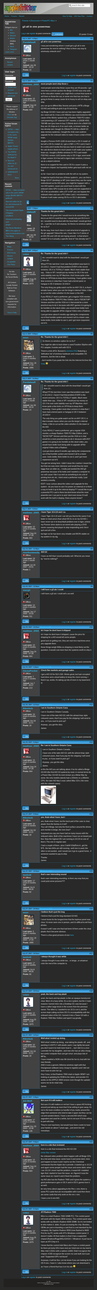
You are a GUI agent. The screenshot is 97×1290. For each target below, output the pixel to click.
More (17, 178)
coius (26, 254)
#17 (91, 953)
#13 (91, 742)
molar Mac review (48, 1153)
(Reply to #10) (45, 667)
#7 (91, 509)
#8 (91, 549)
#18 (91, 991)
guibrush (9, 198)
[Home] (20, 12)
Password (9, 81)
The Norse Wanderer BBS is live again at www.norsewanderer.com (15, 230)
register (32, 33)
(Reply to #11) (46, 705)
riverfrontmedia (31, 552)
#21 (91, 1142)
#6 (91, 379)
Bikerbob (28, 708)
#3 (91, 208)
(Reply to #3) (44, 250)
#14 (91, 814)
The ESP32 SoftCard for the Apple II (12, 154)
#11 (91, 667)
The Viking (10, 236)
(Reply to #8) (45, 586)
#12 (91, 705)
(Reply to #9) (45, 627)
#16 (91, 909)
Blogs (9, 247)
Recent (21, 16)
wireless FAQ (71, 351)
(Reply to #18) (45, 1035)
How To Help (67, 16)
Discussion (35, 21)
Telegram (13, 49)
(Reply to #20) (45, 1142)
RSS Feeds (11, 253)
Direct (9, 115)
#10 (91, 627)
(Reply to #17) (46, 991)
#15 (91, 871)
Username (9, 75)
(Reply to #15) (46, 909)
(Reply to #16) (46, 953)
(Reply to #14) (46, 871)
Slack (12, 46)
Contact (90, 16)
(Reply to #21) (45, 1209)
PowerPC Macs (48, 21)
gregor (8, 225)
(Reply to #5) (44, 379)
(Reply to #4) (44, 334)
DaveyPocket (30, 671)
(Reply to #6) (43, 509)
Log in (24, 33)
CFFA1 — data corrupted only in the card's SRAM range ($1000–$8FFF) (15, 192)
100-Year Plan (79, 16)
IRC (11, 30)
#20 (91, 1097)
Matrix (12, 33)
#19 (91, 1035)
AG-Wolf (27, 1101)
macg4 (26, 590)
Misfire (12, 38)
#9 (91, 586)
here (72, 935)
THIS (43, 364)
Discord (13, 36)
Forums (14, 16)
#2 (91, 81)
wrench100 (10, 207)
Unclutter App (12, 117)
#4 (91, 250)
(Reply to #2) (44, 208)
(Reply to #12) (45, 742)
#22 (91, 1209)
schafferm (9, 216)
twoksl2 (27, 875)
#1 (91, 39)
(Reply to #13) (45, 814)
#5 (91, 334)
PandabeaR (29, 42)
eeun (25, 337)
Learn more (9, 52)
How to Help (12, 312)
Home (7, 16)
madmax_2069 (31, 84)
